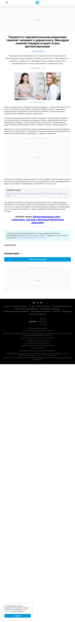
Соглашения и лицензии (19, 306)
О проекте (6, 306)
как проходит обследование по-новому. (31, 238)
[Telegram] (41, 302)
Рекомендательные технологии (40, 311)
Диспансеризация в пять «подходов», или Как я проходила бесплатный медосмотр (37, 219)
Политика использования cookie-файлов (16, 311)
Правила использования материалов (26, 309)
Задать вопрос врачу (43, 306)
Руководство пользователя (37, 314)
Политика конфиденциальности (62, 306)
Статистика (56, 311)
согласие (7, 611)
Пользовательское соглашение (50, 309)
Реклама (31, 306)
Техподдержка (66, 311)
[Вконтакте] (34, 302)
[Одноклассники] (37, 302)
